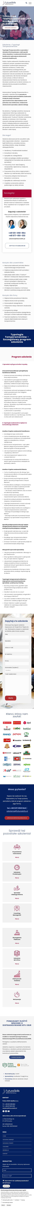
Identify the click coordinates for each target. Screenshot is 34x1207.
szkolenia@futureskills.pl (17, 811)
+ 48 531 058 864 (10, 1104)
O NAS (4, 1136)
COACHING (5, 1146)
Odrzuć (3, 1205)
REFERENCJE (6, 1150)
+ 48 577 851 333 (10, 1106)
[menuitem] (25, 3)
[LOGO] (14, 3)
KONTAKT (5, 1153)
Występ (23, 1200)
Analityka (17, 1200)
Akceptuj (9, 1205)
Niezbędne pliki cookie (8, 1200)
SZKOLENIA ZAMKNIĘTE (8, 1139)
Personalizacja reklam (8, 1202)
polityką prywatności (21, 1180)
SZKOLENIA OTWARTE (8, 1143)
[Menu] (29, 3)
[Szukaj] (25, 3)
